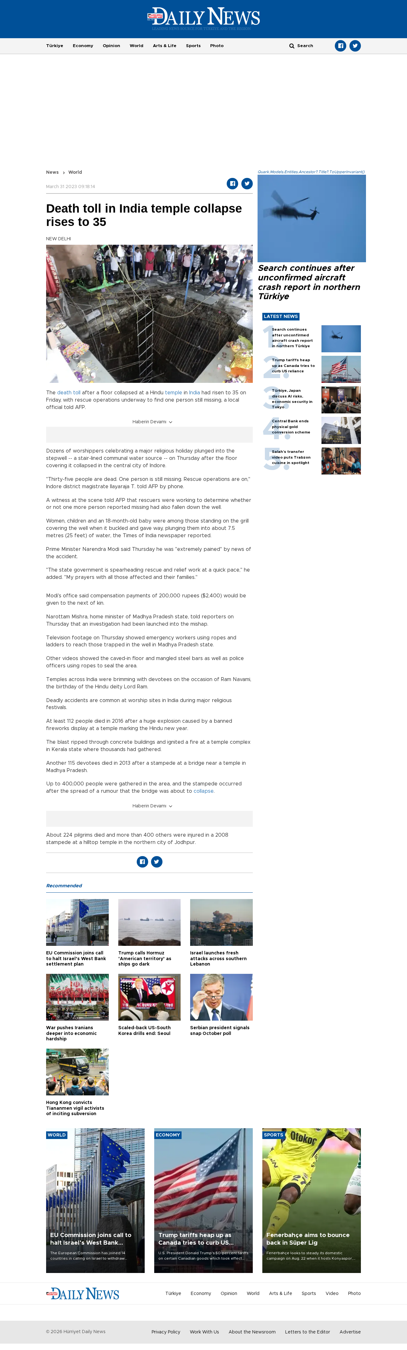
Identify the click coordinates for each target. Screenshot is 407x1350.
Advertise (350, 1332)
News (52, 172)
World (136, 46)
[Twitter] (355, 46)
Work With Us (204, 1332)
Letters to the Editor (307, 1332)
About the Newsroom (252, 1332)
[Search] (291, 45)
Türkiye (54, 46)
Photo (217, 46)
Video (332, 1293)
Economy (83, 46)
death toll (68, 392)
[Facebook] (340, 46)
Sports (193, 46)
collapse (204, 791)
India (194, 392)
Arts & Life (164, 46)
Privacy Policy (166, 1332)
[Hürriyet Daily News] (203, 18)
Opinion (111, 46)
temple (173, 392)
